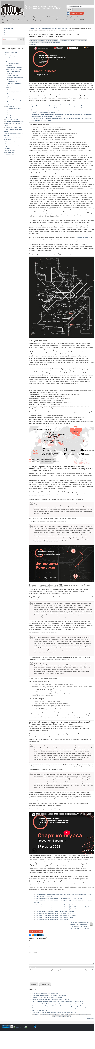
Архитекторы (61, 17)
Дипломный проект (10, 150)
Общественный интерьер (13, 141)
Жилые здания (6, 20)
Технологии (27, 17)
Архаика (42, 20)
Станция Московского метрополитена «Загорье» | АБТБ (52, 919)
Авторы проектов (9, 30)
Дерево (20, 20)
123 (87, 1014)
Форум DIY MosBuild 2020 (40, 1010)
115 (55, 1014)
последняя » (67, 1016)
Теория (35, 20)
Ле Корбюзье (71, 17)
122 (83, 1014)
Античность (50, 20)
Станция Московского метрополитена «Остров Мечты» (45, 42)
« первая (36, 1014)
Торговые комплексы (13, 75)
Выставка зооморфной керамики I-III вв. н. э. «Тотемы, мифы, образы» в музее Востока (58, 1006)
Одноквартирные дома (14, 108)
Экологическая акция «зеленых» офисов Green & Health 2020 (50, 995)
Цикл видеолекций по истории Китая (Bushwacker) (47, 997)
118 (67, 1014)
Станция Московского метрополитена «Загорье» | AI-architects (54, 917)
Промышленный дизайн (12, 146)
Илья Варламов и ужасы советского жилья (45, 993)
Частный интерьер (11, 144)
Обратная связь (7, 23)
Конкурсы (12, 17)
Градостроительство (11, 119)
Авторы (43, 17)
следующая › (58, 1016)
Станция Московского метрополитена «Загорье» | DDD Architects (55, 913)
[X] (38, 935)
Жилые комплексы (12, 113)
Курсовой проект (9, 152)
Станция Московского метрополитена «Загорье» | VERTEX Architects (56, 915)
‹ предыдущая (45, 1014)
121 (79, 1014)
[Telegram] (43, 935)
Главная (31, 28)
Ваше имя (32, 941)
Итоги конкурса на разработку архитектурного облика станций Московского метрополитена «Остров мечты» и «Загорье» (79, 925)
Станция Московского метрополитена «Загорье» (74, 40)
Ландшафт (27, 20)
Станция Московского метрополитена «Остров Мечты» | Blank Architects (57, 909)
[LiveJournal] (40, 935)
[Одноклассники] (33, 935)
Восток (76, 20)
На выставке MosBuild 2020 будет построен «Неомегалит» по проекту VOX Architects (57, 1003)
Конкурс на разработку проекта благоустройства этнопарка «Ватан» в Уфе (54, 1012)
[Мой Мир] (35, 935)
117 (63, 1014)
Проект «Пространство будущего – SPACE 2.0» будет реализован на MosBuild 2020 (57, 1001)
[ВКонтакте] (30, 935)
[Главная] (12, 8)
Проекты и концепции (10, 52)
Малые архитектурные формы (14, 121)
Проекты (36, 17)
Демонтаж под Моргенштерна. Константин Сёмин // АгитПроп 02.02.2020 (54, 999)
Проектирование (82, 17)
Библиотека (51, 17)
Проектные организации (11, 33)
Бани (14, 20)
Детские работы (9, 154)
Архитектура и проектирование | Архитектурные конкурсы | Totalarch (43, 7)
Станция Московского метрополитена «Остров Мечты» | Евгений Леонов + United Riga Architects (65, 907)
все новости (90, 1018)
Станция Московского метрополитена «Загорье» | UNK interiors (55, 911)
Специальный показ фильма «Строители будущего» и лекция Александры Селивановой (59, 1008)
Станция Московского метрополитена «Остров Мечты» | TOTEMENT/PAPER (59, 898)
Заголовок (32, 947)
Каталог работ (8, 28)
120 (75, 1014)
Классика (69, 20)
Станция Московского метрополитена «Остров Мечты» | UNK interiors (57, 904)
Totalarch (4, 17)
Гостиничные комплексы (14, 83)
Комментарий (33, 952)
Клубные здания (12, 81)
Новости (19, 17)
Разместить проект (9, 35)
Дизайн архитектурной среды (14, 127)
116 (59, 1014)
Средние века (60, 20)
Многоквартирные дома (14, 110)
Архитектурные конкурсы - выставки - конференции (51, 28)
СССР (82, 20)
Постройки (7, 148)
